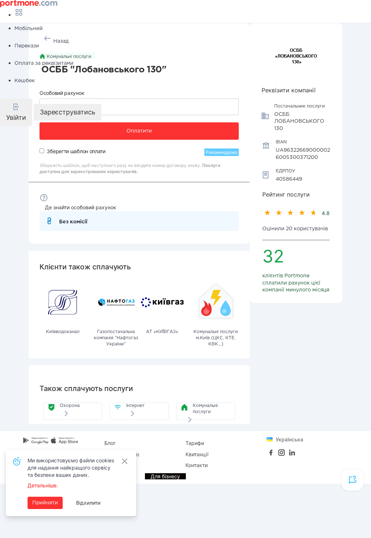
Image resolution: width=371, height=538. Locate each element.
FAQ (109, 465)
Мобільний (28, 28)
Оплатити (139, 131)
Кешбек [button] (24, 81)
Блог (110, 443)
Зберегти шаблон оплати (76, 151)
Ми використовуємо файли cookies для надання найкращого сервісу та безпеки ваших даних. (71, 467)
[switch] (41, 150)
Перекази (26, 46)
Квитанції (197, 454)
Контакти (197, 465)
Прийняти (45, 503)
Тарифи (195, 443)
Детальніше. (43, 485)
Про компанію (121, 454)
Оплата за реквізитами (44, 63)
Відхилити (88, 503)
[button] (16, 112)
